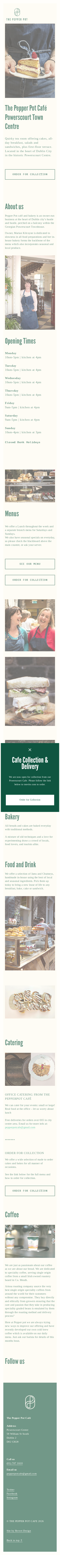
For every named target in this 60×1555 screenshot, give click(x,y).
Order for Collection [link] (30, 800)
